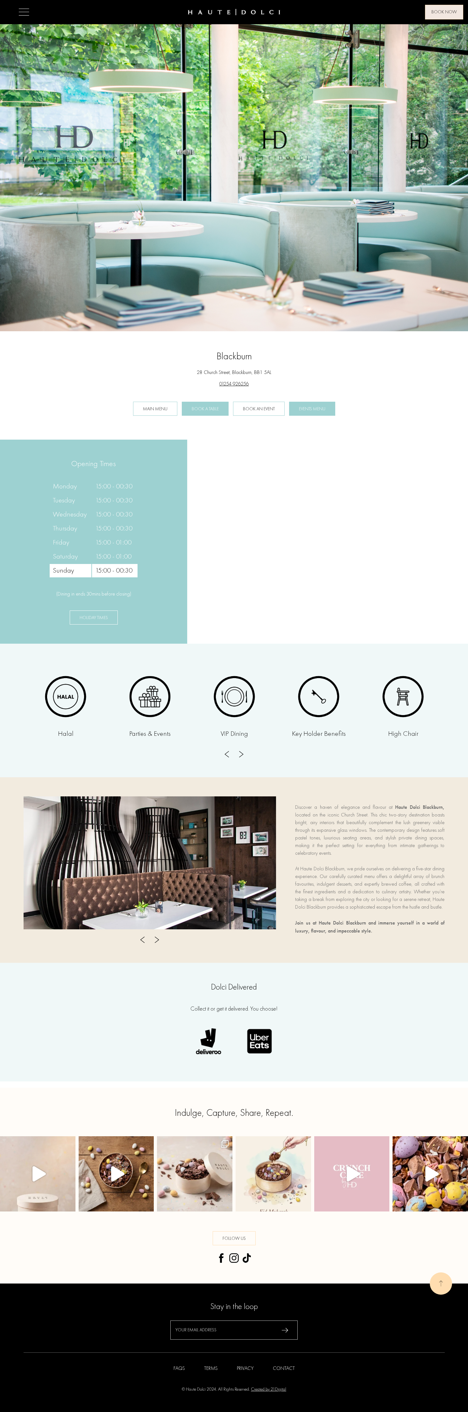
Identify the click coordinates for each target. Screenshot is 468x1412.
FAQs (179, 1368)
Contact (284, 1368)
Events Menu (312, 409)
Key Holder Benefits (319, 733)
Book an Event (259, 409)
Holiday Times (94, 618)
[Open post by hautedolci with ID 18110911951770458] (116, 1174)
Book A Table (205, 409)
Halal (66, 733)
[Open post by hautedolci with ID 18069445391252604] (352, 1174)
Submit (285, 1330)
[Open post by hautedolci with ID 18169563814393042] (430, 1174)
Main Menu (155, 409)
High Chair (403, 733)
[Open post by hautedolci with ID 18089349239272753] (273, 1174)
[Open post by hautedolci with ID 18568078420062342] (194, 1174)
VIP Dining (234, 733)
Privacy (245, 1368)
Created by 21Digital (268, 1389)
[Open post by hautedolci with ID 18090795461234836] (37, 1174)
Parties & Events (150, 733)
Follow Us (234, 1238)
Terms (211, 1368)
